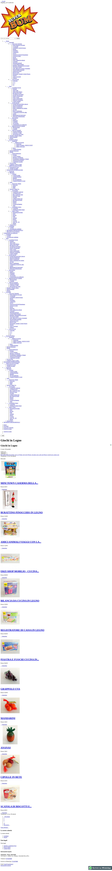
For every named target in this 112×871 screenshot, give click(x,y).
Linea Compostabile (17, 98)
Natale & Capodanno (18, 100)
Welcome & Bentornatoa (19, 116)
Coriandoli (15, 208)
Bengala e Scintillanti (18, 157)
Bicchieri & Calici (17, 93)
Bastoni (14, 201)
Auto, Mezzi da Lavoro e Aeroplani (21, 68)
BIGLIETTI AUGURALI (13, 231)
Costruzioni (15, 52)
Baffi (14, 187)
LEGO (14, 53)
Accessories (16, 123)
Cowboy (15, 220)
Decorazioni (14, 118)
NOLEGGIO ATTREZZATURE (15, 170)
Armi (11, 182)
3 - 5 (14, 82)
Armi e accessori (17, 76)
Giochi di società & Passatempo (20, 54)
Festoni (14, 119)
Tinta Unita (15, 90)
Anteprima (4, 489)
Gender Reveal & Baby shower (20, 104)
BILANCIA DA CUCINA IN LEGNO (20, 600)
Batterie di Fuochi (18, 142)
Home (6, 41)
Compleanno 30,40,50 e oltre (20, 112)
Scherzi (14, 203)
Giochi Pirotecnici (15, 153)
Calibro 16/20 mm (20, 146)
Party (9, 86)
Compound (18, 144)
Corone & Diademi (17, 204)
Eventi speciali (14, 102)
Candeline (15, 122)
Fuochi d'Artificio (12, 139)
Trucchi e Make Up (14, 189)
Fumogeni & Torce (14, 167)
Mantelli (15, 178)
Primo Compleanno (17, 107)
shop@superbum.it (8, 864)
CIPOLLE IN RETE (11, 777)
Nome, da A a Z (15, 454)
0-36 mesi (15, 81)
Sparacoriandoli (13, 137)
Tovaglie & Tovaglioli (18, 94)
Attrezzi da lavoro (17, 71)
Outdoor (15, 78)
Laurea (14, 113)
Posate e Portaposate (18, 96)
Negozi (5, 837)
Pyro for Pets (13, 163)
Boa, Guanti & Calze (18, 194)
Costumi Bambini (17, 176)
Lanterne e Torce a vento (16, 164)
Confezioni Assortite (18, 161)
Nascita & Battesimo (18, 105)
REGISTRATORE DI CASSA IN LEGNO (22, 630)
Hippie (14, 223)
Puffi (14, 216)
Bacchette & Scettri (17, 200)
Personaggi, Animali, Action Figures (21, 74)
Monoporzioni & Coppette (17, 126)
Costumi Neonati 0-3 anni (19, 181)
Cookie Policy (7, 848)
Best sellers (3, 454)
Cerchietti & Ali (16, 193)
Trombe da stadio (14, 168)
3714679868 (15, 861)
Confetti (12, 227)
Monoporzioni (16, 127)
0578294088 (9, 858)
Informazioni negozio (6, 865)
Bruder (14, 49)
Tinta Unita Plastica (17, 91)
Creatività (15, 61)
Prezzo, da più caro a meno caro (51, 454)
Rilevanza (4, 453)
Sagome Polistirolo (17, 131)
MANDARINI (8, 718)
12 (4, 823)
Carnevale (10, 171)
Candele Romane (17, 149)
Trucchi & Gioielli (17, 67)
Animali (15, 218)
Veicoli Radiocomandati (18, 70)
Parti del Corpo (16, 196)
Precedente (7, 816)
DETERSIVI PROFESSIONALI (15, 230)
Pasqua (11, 138)
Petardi (11, 152)
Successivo (7, 825)
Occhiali (15, 197)
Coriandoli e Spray (15, 207)
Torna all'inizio (5, 827)
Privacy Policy (7, 847)
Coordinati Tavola (15, 87)
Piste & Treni (16, 72)
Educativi (15, 59)
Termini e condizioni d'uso (10, 845)
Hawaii (14, 215)
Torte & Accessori (15, 130)
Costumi (13, 174)
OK (2, 435)
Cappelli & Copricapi (18, 192)
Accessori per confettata (15, 229)
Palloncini (15, 120)
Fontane (15, 155)
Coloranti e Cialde (17, 133)
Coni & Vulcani (16, 156)
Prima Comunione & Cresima (20, 108)
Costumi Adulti (16, 175)
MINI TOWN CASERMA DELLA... (19, 483)
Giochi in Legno (17, 56)
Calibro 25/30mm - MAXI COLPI (24, 145)
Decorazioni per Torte (18, 134)
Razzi (14, 148)
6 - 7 (14, 83)
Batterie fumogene (14, 150)
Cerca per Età (14, 79)
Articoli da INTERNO (18, 160)
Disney (14, 219)
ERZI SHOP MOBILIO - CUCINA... (20, 571)
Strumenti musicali (17, 63)
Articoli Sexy (13, 224)
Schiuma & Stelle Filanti (19, 209)
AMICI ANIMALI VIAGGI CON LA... (21, 541)
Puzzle (14, 57)
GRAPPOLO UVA (10, 688)
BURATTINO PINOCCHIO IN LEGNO (22, 512)
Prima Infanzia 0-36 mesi (19, 45)
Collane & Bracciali (17, 198)
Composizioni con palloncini (20, 124)
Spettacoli (13, 141)
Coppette (15, 128)
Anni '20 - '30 (16, 222)
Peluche (15, 75)
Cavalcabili (15, 46)
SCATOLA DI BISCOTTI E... (16, 806)
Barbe (14, 186)
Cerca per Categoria (16, 43)
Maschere (12, 172)
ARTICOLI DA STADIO (14, 166)
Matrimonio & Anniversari (19, 115)
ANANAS (6, 747)
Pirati (14, 214)
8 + (13, 85)
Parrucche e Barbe (15, 183)
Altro (14, 205)
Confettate (10, 226)
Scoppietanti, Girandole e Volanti (21, 159)
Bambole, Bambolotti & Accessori (21, 65)
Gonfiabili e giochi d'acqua (19, 48)
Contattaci (6, 836)
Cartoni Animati (16, 101)
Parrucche (15, 185)
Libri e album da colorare (19, 60)
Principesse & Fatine (18, 212)
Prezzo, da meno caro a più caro (36, 454)
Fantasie (15, 89)
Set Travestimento (17, 179)
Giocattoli (10, 42)
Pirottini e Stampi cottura (16, 135)
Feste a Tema (16, 97)
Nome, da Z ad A (23, 454)
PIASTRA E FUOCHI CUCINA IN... (20, 659)
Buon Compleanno (17, 111)
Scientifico (15, 50)
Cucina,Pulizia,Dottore (18, 64)
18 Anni (15, 109)
